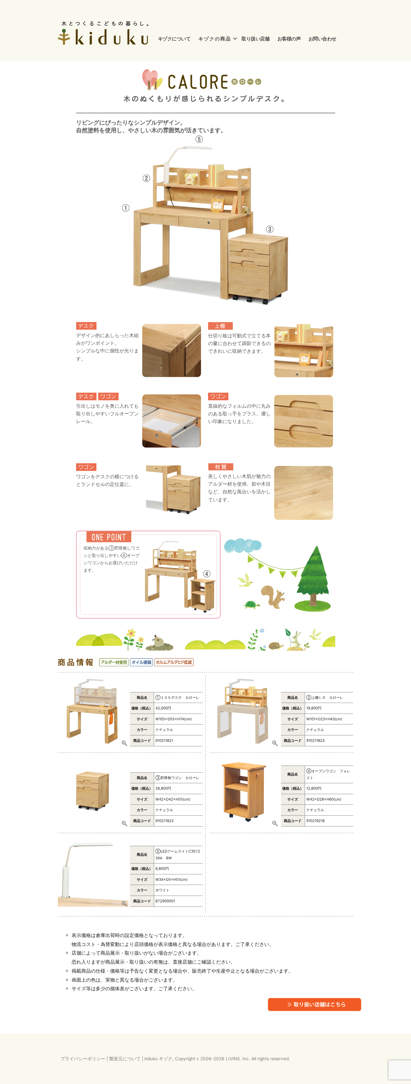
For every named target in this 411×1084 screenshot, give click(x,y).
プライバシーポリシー (82, 1058)
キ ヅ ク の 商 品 (214, 39)
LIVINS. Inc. (238, 1058)
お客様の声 (289, 39)
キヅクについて (174, 39)
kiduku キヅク (158, 1058)
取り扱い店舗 (255, 39)
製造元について (125, 1058)
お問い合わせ (323, 39)
